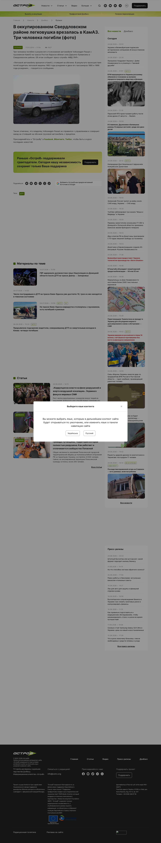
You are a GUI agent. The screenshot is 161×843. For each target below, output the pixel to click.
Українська (73, 433)
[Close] (121, 406)
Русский (89, 433)
